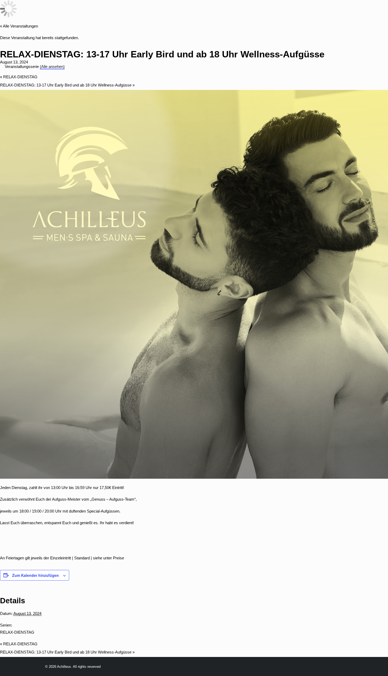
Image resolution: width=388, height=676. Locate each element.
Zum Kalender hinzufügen (35, 575)
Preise (187, 13)
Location (159, 13)
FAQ (301, 13)
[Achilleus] (15, 12)
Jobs (283, 13)
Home (97, 13)
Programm (126, 13)
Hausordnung (331, 13)
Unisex (261, 13)
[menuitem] (97, 12)
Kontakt (367, 13)
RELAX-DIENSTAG (18, 77)
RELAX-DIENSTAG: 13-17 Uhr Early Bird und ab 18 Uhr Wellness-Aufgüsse (67, 85)
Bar (207, 13)
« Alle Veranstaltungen (19, 26)
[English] (75, 13)
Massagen (233, 13)
